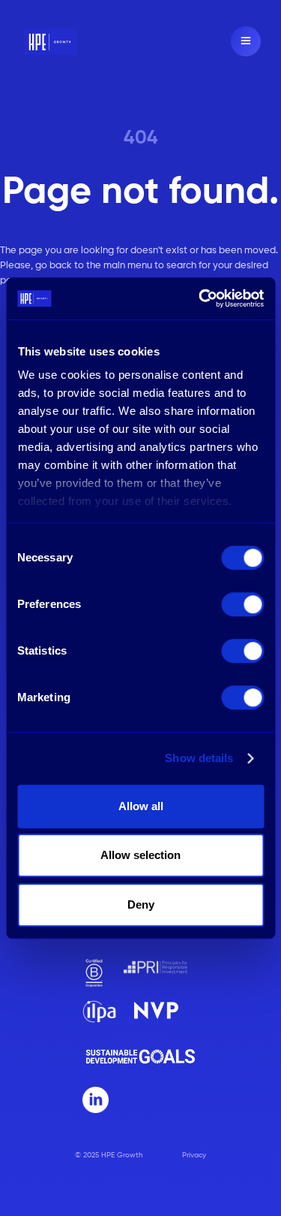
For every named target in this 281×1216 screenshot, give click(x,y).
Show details (199, 758)
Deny (140, 904)
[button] (246, 41)
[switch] (242, 604)
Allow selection (140, 854)
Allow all (140, 806)
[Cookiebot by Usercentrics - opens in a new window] (200, 298)
